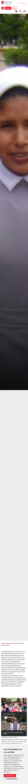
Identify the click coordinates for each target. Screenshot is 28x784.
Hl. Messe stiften (2, 8)
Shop (14, 8)
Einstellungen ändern (11, 778)
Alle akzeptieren (10, 775)
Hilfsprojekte (9, 643)
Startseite (3, 643)
